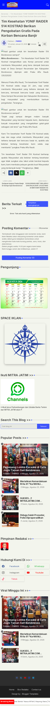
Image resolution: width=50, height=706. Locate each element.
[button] (47, 4)
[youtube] (25, 677)
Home (11, 689)
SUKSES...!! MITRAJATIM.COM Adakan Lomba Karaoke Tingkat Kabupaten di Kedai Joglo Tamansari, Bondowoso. (33, 499)
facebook (14, 566)
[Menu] (3, 4)
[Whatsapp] (22, 172)
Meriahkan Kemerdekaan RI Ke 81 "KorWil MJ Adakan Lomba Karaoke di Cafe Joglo (33, 482)
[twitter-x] (21, 677)
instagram (14, 572)
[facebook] (16, 677)
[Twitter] (16, 172)
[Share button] (27, 172)
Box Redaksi (22, 689)
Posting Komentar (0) (25, 257)
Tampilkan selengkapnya (33, 204)
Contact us (36, 689)
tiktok (14, 579)
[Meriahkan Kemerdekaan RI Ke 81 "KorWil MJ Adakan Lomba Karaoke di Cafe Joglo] (10, 486)
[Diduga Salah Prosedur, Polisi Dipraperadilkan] (10, 519)
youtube (39, 572)
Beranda (4, 14)
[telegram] (33, 677)
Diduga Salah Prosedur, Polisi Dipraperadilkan (32, 516)
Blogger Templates (30, 694)
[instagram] (29, 677)
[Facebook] (10, 172)
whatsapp (39, 566)
